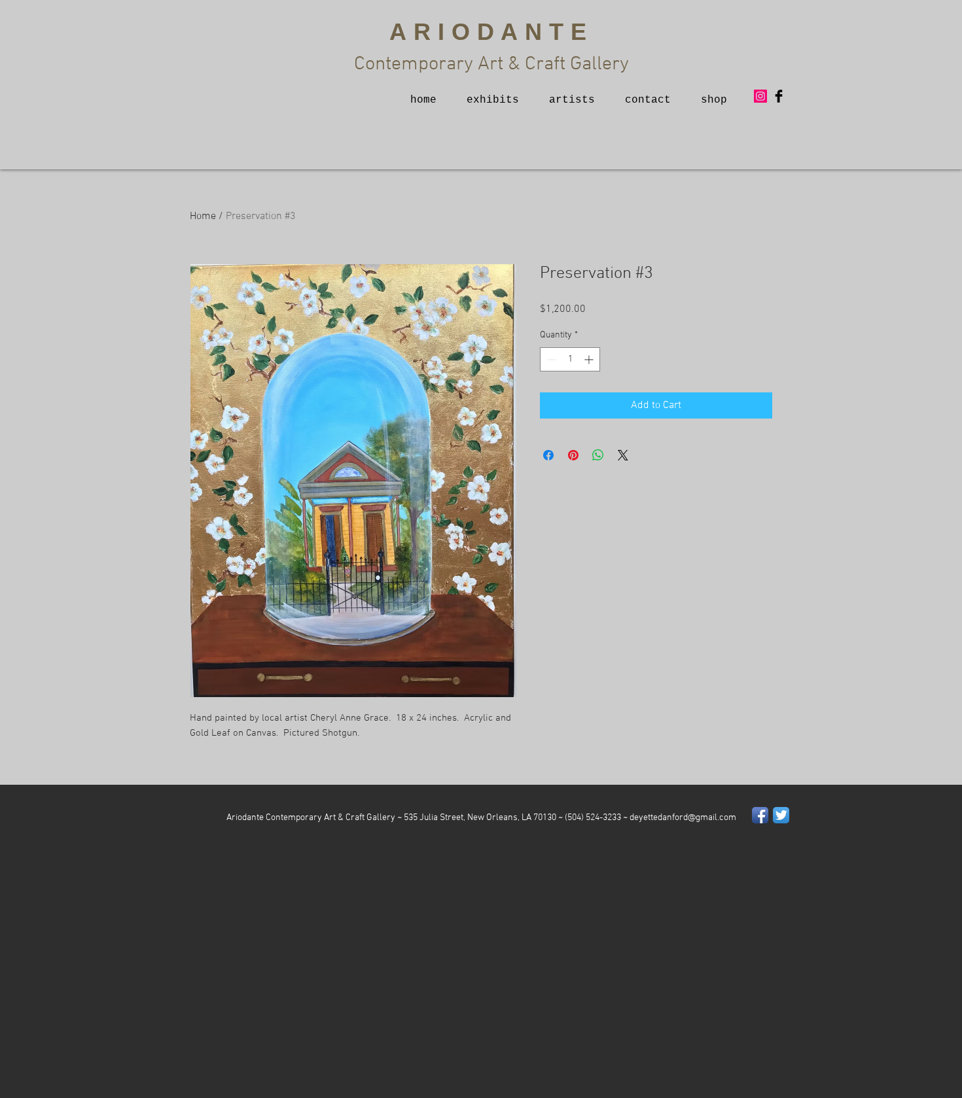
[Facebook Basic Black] (778, 96)
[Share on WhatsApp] (598, 455)
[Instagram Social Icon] (760, 96)
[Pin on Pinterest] (573, 455)
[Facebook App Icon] (760, 815)
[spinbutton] (570, 359)
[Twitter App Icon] (781, 815)
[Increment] (590, 359)
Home (203, 216)
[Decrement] (550, 359)
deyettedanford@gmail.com (683, 817)
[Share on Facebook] (548, 455)
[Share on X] (623, 455)
